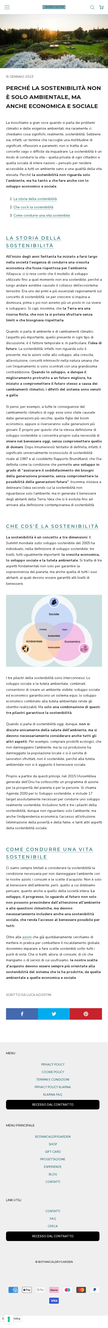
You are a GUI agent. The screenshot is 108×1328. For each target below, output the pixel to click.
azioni (27, 937)
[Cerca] (92, 7)
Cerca (53, 1226)
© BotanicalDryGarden (54, 1262)
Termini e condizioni (52, 1080)
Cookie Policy (53, 1072)
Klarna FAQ (52, 1095)
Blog (53, 1174)
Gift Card (53, 1152)
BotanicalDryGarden (53, 1137)
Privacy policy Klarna (53, 1087)
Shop (53, 1144)
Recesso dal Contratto (53, 1105)
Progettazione (52, 1159)
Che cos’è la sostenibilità (33, 207)
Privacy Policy (53, 1065)
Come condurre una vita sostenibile (42, 215)
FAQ (53, 1219)
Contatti (52, 1182)
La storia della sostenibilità (35, 199)
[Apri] (7, 7)
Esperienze (53, 1167)
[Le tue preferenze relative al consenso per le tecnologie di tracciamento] (9, 1319)
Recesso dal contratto (53, 1236)
